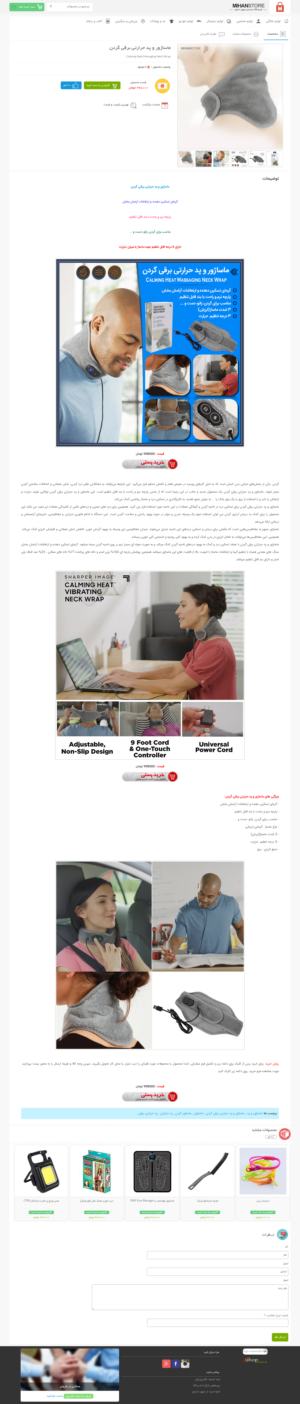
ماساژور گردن (182, 1113)
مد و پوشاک (157, 21)
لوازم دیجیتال (214, 21)
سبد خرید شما (27, 6)
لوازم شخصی (244, 21)
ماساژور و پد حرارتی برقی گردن (224, 1113)
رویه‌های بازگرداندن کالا (206, 1385)
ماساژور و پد (254, 1113)
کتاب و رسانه (94, 21)
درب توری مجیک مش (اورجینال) (96, 1201)
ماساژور (198, 1113)
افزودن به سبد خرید (98, 85)
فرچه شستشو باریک (207, 1201)
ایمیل (285, 1263)
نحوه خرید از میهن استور (206, 1391)
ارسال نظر (280, 1337)
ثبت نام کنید (54, 1396)
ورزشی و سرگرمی (126, 21)
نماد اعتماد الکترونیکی (207, 1379)
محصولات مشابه (242, 34)
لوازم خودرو (186, 21)
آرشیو (271, 1136)
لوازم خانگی (273, 21)
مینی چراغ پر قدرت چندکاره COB (41, 1201)
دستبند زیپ (263, 1201)
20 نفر (67, 85)
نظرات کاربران (208, 34)
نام (286, 1246)
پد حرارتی (165, 1113)
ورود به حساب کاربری (78, 1396)
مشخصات (272, 34)
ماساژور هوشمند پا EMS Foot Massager (152, 1201)
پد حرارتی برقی (148, 1113)
